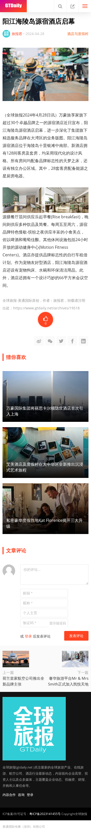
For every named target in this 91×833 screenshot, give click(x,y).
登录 (28, 636)
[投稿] (72, 6)
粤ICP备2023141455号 (45, 814)
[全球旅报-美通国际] (13, 6)
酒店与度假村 (77, 33)
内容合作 (9, 794)
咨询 (21, 794)
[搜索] (60, 6)
